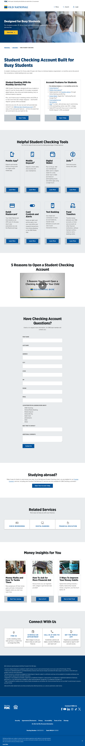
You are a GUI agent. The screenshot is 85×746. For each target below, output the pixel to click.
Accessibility (48, 720)
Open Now (10, 32)
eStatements (28, 418)
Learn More (12, 190)
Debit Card (28, 416)
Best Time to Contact (29, 425)
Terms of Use (58, 720)
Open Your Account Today (42, 485)
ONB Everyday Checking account (23, 107)
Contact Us (28, 446)
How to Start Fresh (69, 599)
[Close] (82, 741)
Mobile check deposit (55, 90)
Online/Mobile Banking (31, 410)
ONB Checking (29, 408)
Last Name (26, 345)
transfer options (66, 92)
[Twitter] (79, 709)
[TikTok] (76, 709)
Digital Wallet (53, 96)
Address (25, 354)
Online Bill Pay (29, 414)
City (24, 362)
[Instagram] (72, 709)
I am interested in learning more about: (35, 405)
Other (26, 422)
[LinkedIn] (68, 709)
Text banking (53, 102)
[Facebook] (62, 709)
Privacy (40, 720)
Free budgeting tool (55, 100)
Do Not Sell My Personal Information (42, 724)
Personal (7, 47)
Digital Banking (53, 88)
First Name (26, 336)
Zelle (50, 104)
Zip (23, 379)
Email (24, 396)
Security (17, 720)
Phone (24, 388)
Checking (15, 47)
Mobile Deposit (29, 412)
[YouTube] (64, 709)
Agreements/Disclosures (29, 720)
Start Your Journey (15, 599)
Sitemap (66, 720)
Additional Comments (29, 434)
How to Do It (42, 599)
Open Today (22, 118)
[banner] (16, 7)
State (24, 371)
